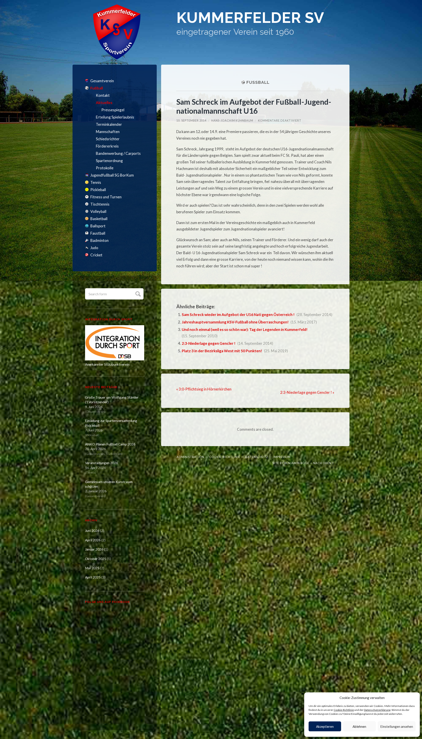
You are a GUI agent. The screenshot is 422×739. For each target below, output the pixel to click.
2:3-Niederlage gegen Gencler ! (208, 343)
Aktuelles (104, 102)
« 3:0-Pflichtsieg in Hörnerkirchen (203, 389)
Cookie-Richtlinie (344, 710)
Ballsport (98, 226)
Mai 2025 (92, 568)
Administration (190, 457)
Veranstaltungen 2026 (101, 463)
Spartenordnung (109, 160)
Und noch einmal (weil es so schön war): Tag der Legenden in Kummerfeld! (244, 329)
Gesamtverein (102, 80)
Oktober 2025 (95, 559)
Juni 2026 (92, 531)
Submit (137, 293)
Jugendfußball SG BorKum (112, 175)
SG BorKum (114, 454)
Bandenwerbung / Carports (118, 153)
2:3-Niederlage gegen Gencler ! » (307, 392)
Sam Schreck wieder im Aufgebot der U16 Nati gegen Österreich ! (238, 314)
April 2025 (93, 577)
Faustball (97, 233)
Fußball (96, 88)
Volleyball (98, 211)
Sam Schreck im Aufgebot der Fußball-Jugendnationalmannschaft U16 (253, 106)
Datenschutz (256, 457)
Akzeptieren (325, 726)
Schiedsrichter (108, 139)
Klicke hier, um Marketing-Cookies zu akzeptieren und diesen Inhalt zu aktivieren (116, 662)
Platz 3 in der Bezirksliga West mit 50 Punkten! (222, 351)
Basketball (98, 218)
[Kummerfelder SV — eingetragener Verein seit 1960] (117, 31)
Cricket (96, 255)
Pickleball (98, 189)
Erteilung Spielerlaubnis (115, 117)
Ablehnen (359, 726)
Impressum (282, 457)
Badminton (99, 240)
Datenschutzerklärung (377, 710)
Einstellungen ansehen (396, 726)
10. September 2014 (191, 120)
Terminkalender (109, 124)
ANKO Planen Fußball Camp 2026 (110, 444)
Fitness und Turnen (106, 197)
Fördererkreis (107, 146)
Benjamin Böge (296, 463)
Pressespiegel (112, 110)
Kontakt (103, 95)
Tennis (95, 182)
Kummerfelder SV (250, 17)
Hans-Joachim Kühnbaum (232, 120)
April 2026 (93, 540)
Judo (94, 247)
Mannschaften (108, 131)
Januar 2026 (94, 549)
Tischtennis (99, 204)
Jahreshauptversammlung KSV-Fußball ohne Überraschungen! (235, 322)
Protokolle (104, 168)
